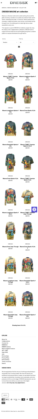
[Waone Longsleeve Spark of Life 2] (10, 197)
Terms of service (6, 361)
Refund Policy (5, 359)
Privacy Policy (5, 358)
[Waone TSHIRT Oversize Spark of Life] (10, 60)
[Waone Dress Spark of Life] (27, 95)
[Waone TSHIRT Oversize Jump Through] (27, 197)
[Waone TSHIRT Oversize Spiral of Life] (27, 163)
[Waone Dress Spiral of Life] (10, 163)
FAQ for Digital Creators (8, 348)
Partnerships (5, 356)
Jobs (3, 354)
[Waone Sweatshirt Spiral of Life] (10, 128)
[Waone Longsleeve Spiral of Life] (10, 95)
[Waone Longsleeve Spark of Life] (27, 60)
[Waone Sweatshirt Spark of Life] (27, 299)
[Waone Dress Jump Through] (10, 231)
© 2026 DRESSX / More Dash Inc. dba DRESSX (13, 411)
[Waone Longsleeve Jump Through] (10, 265)
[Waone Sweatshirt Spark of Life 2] (27, 265)
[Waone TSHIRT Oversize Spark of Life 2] (27, 128)
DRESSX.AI (4, 345)
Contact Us (5, 343)
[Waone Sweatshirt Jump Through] (10, 299)
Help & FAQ (5, 352)
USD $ (5, 395)
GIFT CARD (5, 350)
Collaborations (6, 341)
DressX (4, 7)
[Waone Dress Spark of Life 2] (27, 231)
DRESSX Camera (6, 346)
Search (4, 363)
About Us (4, 339)
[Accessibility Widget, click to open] (34, 209)
